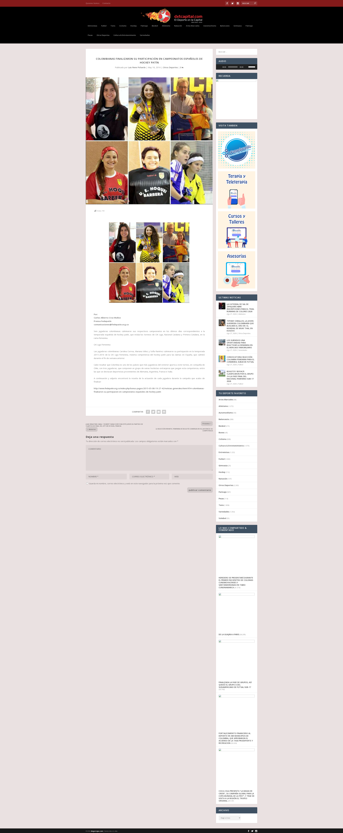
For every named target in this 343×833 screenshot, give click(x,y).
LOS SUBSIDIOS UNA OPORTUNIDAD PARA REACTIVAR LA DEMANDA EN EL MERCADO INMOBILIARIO (240, 344)
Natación (178, 26)
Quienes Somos (92, 3)
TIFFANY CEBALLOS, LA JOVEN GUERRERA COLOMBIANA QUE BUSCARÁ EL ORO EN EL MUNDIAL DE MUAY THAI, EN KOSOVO (240, 326)
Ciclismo (122, 26)
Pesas (90, 35)
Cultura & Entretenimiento (124, 35)
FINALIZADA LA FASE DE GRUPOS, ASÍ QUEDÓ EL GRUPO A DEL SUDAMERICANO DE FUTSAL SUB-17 (235, 684)
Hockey (133, 26)
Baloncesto (225, 26)
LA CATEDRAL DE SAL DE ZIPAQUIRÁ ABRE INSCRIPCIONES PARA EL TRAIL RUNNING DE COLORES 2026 (240, 308)
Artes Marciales (192, 26)
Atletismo (166, 26)
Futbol (104, 26)
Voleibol (222, 518)
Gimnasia (238, 26)
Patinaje (144, 26)
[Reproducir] (219, 67)
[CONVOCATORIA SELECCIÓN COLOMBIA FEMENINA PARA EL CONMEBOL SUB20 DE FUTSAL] (222, 358)
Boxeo (221, 432)
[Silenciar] (246, 67)
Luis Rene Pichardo (137, 67)
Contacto (106, 3)
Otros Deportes (103, 35)
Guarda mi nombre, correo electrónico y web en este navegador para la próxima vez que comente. (134, 483)
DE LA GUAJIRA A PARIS (229, 634)
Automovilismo (209, 26)
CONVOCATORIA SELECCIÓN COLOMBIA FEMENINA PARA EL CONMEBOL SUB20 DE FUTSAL (240, 359)
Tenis (113, 26)
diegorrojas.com (97, 831)
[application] (236, 67)
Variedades (145, 35)
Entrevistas (92, 26)
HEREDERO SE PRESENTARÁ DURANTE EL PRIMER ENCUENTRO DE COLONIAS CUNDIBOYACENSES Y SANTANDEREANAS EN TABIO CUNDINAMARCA (236, 582)
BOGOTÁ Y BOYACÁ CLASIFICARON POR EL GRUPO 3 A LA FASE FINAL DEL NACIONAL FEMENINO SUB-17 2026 (240, 376)
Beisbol (155, 26)
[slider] (233, 67)
